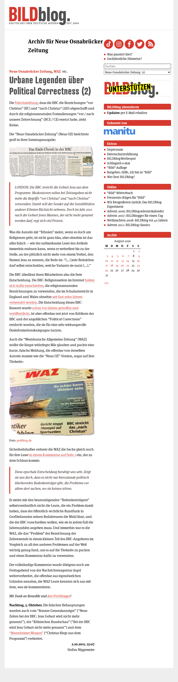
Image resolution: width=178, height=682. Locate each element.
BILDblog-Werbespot (121, 158)
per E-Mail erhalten (127, 113)
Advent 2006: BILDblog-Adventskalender (135, 211)
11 (112, 261)
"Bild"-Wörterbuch (120, 193)
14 (127, 261)
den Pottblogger (58, 596)
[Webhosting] (119, 133)
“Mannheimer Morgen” (26, 633)
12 (117, 261)
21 (128, 265)
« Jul (106, 283)
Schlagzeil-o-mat (118, 163)
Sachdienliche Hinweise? (124, 59)
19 (117, 265)
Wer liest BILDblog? (121, 177)
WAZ (57, 71)
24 (106, 270)
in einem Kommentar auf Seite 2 (52, 455)
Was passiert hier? (119, 54)
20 (122, 265)
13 (122, 261)
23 (138, 265)
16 (138, 261)
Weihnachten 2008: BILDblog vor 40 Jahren (137, 220)
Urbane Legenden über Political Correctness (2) (50, 85)
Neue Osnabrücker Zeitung (30, 71)
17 (106, 265)
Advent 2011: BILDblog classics (128, 225)
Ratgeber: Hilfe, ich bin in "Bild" (129, 172)
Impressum (115, 149)
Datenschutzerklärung (122, 154)
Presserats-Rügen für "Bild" (126, 197)
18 (111, 265)
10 (106, 261)
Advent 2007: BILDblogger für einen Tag (135, 216)
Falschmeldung (26, 103)
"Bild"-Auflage (117, 168)
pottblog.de (24, 440)
